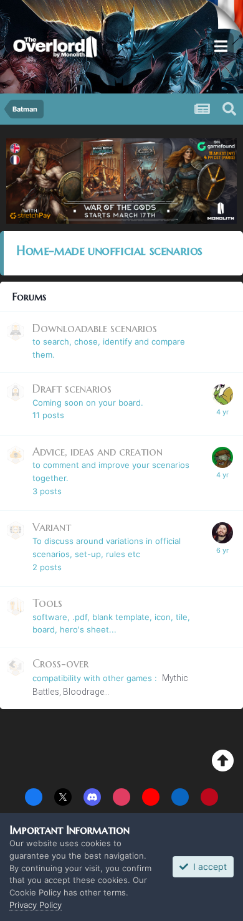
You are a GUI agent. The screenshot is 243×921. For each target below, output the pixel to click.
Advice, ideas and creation (97, 451)
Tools (47, 603)
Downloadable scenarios (94, 328)
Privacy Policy (35, 905)
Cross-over (60, 663)
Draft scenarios (72, 388)
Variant (51, 527)
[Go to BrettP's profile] (222, 457)
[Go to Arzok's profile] (222, 394)
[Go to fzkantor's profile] (222, 532)
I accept (207, 866)
